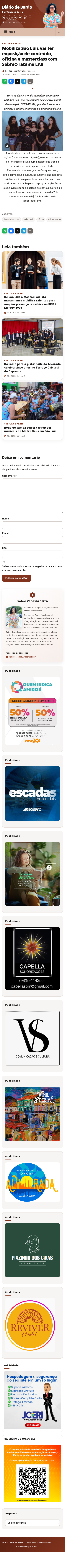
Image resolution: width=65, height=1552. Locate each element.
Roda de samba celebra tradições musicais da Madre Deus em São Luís (30, 429)
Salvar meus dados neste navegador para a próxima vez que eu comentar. (32, 568)
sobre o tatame (54, 219)
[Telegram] (23, 81)
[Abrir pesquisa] (59, 32)
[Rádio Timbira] (30, 17)
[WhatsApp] (4, 81)
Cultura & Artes (11, 43)
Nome (6, 518)
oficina (41, 219)
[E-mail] (20, 17)
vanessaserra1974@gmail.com (22, 657)
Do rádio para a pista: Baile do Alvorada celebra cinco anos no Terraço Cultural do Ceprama (32, 367)
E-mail (6, 533)
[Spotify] (25, 17)
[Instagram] (9, 17)
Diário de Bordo (17, 7)
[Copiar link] (30, 81)
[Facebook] (4, 17)
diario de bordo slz (11, 219)
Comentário (9, 475)
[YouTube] (14, 17)
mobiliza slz (29, 219)
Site (4, 547)
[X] (17, 81)
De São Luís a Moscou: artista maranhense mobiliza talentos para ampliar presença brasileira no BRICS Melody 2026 (30, 302)
